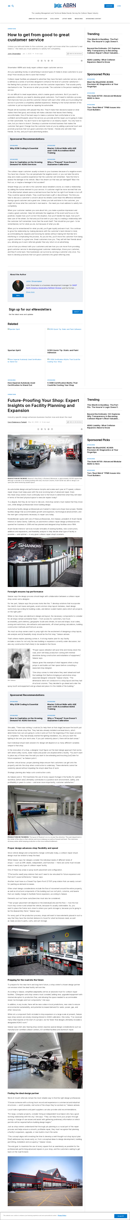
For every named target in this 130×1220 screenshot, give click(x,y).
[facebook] (38, 61)
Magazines (79, 18)
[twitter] (45, 61)
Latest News (67, 18)
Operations (12, 28)
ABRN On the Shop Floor (38, 18)
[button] (9, 6)
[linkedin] (42, 61)
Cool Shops (54, 18)
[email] (52, 61)
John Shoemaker (14, 54)
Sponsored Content (93, 18)
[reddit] (48, 61)
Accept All (121, 1216)
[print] (82, 61)
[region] (65, 1216)
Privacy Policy (62, 1215)
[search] (12, 6)
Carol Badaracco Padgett (17, 422)
